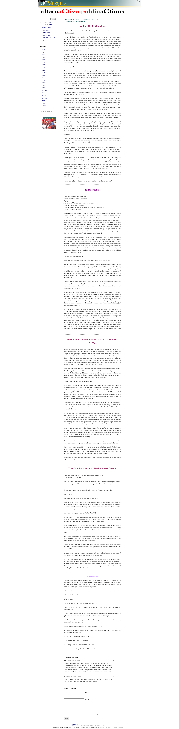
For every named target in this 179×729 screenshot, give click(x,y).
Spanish (44, 105)
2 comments (82, 21)
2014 (43, 70)
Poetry (43, 103)
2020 (43, 57)
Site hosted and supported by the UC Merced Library (92, 725)
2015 (43, 67)
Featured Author (46, 27)
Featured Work (46, 30)
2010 (43, 80)
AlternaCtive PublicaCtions (46, 23)
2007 (43, 87)
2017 (43, 65)
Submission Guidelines (48, 37)
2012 (43, 75)
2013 (43, 72)
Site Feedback (46, 32)
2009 (43, 82)
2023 (43, 49)
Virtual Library (46, 35)
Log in (139, 1)
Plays (43, 100)
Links (43, 40)
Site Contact (108, 727)
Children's (45, 93)
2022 (43, 52)
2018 (43, 62)
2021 (43, 54)
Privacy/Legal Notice (118, 727)
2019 (43, 59)
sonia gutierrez (71, 21)
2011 (43, 77)
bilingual (44, 90)
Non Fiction (45, 98)
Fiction (44, 95)
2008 (43, 85)
